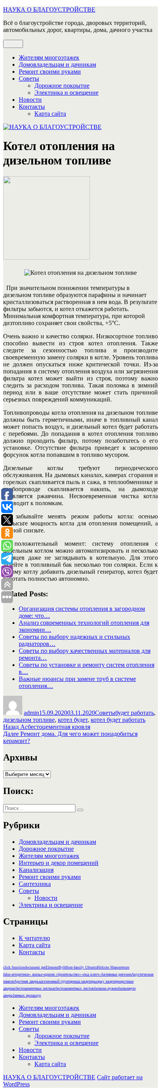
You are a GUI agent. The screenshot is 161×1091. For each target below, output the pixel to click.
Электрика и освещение (66, 92)
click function (14, 967)
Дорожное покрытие (61, 85)
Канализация (36, 869)
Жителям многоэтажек (49, 57)
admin (31, 712)
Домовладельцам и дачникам (57, 64)
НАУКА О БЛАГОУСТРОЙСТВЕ (49, 9)
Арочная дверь (26, 981)
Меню (13, 44)
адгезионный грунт (54, 981)
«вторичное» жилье (26, 974)
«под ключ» (91, 974)
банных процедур (27, 995)
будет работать (134, 712)
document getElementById (45, 967)
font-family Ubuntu (81, 967)
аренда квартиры (83, 981)
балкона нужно (106, 988)
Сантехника (35, 884)
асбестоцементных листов (73, 988)
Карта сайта (50, 113)
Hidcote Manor (108, 967)
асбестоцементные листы (32, 988)
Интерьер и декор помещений (58, 862)
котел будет (73, 719)
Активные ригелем (116, 974)
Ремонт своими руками (50, 71)
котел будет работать (118, 719)
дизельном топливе (29, 719)
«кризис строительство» (61, 974)
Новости (30, 99)
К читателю (34, 938)
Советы (29, 78)
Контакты (32, 106)
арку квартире (108, 981)
